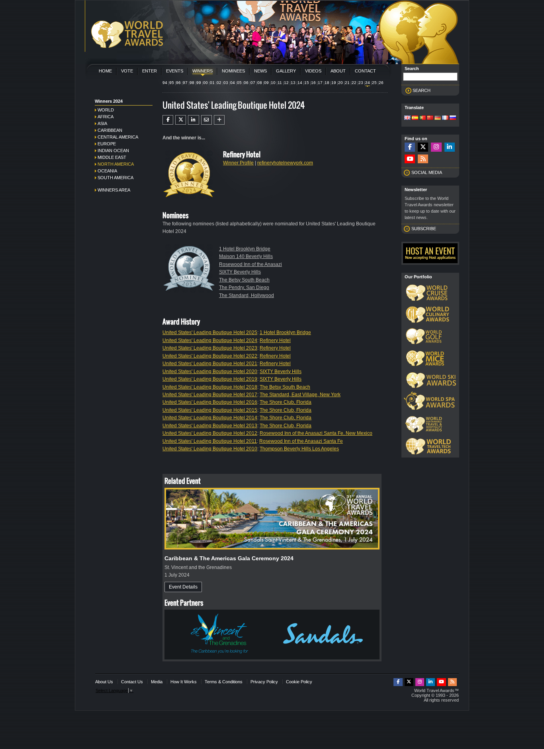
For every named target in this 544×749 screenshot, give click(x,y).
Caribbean (110, 130)
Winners (202, 70)
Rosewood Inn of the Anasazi (250, 264)
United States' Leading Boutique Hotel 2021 (209, 363)
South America (115, 177)
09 (266, 82)
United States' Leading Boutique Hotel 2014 (209, 417)
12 (286, 82)
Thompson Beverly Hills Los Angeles (299, 449)
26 (381, 82)
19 (333, 82)
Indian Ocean (113, 150)
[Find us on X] (423, 147)
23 (360, 82)
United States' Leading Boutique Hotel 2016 (209, 402)
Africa (105, 116)
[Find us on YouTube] (410, 159)
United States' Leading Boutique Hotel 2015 (209, 410)
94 (164, 82)
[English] (407, 118)
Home (105, 70)
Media (156, 681)
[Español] (415, 118)
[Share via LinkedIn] (193, 119)
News (260, 70)
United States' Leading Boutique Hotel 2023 (209, 348)
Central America (118, 137)
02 (219, 82)
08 (259, 82)
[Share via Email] (206, 119)
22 (354, 82)
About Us (104, 681)
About (338, 70)
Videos (313, 70)
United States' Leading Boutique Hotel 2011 (209, 441)
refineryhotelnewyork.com (285, 163)
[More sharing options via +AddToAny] (219, 119)
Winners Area (114, 190)
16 (313, 82)
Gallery (286, 70)
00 (205, 82)
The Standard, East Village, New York (300, 394)
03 (225, 82)
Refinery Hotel (275, 340)
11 (280, 82)
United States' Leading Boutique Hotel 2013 (209, 425)
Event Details (183, 587)
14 (299, 82)
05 (239, 82)
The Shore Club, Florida (285, 402)
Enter (149, 70)
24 (367, 82)
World (106, 110)
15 (306, 82)
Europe (107, 143)
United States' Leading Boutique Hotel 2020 (209, 371)
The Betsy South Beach (244, 280)
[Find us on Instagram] (436, 147)
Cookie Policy (299, 681)
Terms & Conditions (224, 681)
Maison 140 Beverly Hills (246, 256)
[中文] (430, 118)
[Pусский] (453, 118)
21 (347, 82)
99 (198, 82)
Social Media (426, 172)
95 (171, 82)
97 (185, 82)
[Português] (422, 118)
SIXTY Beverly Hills (240, 272)
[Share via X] (181, 119)
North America (116, 164)
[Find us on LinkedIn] (449, 147)
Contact (365, 70)
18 (327, 82)
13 (293, 82)
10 (273, 82)
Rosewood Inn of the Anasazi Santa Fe (301, 441)
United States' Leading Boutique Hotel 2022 (209, 356)
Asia (102, 123)
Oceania (107, 170)
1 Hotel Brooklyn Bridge (244, 249)
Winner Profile (238, 163)
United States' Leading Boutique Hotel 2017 (209, 394)
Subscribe (423, 228)
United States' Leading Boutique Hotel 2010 (209, 449)
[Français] (445, 118)
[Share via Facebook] (168, 119)
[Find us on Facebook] (410, 147)
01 (212, 82)
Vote (127, 70)
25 (374, 82)
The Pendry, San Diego (244, 287)
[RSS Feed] (423, 159)
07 (252, 82)
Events (174, 70)
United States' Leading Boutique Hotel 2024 (209, 340)
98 (192, 82)
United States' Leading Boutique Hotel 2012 (209, 433)
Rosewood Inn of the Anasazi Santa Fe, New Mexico (316, 433)
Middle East (112, 157)
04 (232, 82)
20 (340, 82)
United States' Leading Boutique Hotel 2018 (209, 387)
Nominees (233, 70)
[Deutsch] (437, 118)
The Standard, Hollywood (246, 295)
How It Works (183, 681)
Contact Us (132, 681)
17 (320, 82)
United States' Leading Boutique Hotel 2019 (209, 379)
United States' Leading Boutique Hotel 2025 (209, 332)
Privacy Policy (264, 681)
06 (246, 82)
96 (178, 82)
